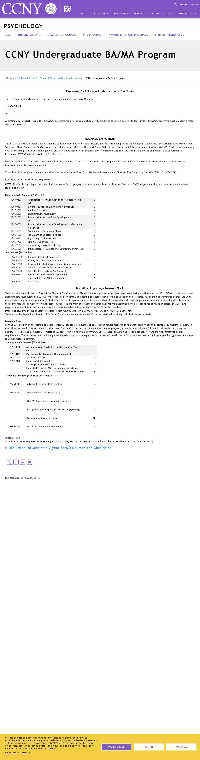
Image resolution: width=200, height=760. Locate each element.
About (84, 13)
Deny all (149, 747)
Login (194, 4)
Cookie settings (116, 747)
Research (140, 13)
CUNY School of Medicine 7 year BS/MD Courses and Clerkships (58, 448)
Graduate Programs (62, 35)
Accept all (181, 747)
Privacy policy (12, 752)
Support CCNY (188, 13)
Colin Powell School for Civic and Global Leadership (41, 78)
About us (26, 752)
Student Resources (168, 35)
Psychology (76, 78)
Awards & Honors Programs (128, 35)
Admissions (120, 13)
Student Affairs (162, 13)
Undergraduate (29, 35)
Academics (101, 13)
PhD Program (92, 35)
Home (7, 35)
